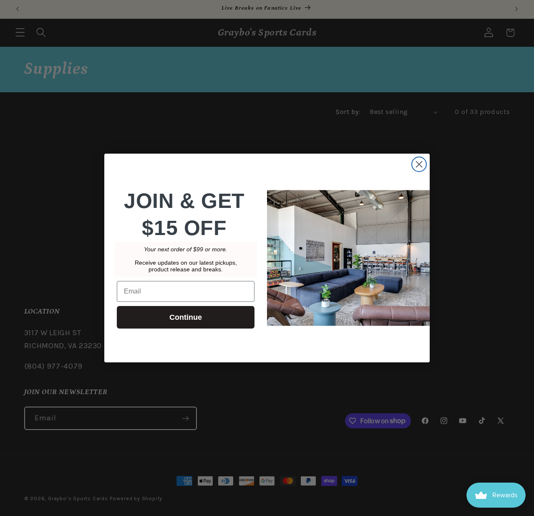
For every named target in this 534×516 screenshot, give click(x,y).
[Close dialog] (419, 164)
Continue (185, 317)
